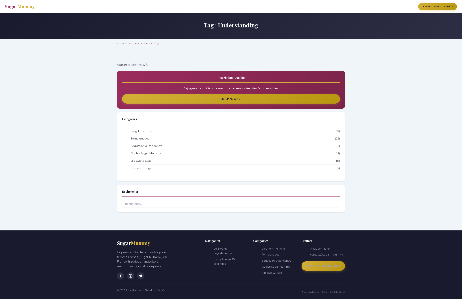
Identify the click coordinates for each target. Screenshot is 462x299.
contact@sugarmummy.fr (326, 254)
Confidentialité (337, 292)
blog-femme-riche (235, 131)
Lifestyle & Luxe (235, 160)
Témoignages (235, 138)
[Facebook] (120, 276)
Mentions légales (310, 292)
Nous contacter (320, 248)
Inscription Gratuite (437, 6)
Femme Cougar (235, 168)
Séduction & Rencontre (235, 146)
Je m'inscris (231, 99)
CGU (324, 292)
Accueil (121, 43)
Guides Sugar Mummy (235, 153)
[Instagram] (130, 276)
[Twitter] (140, 276)
